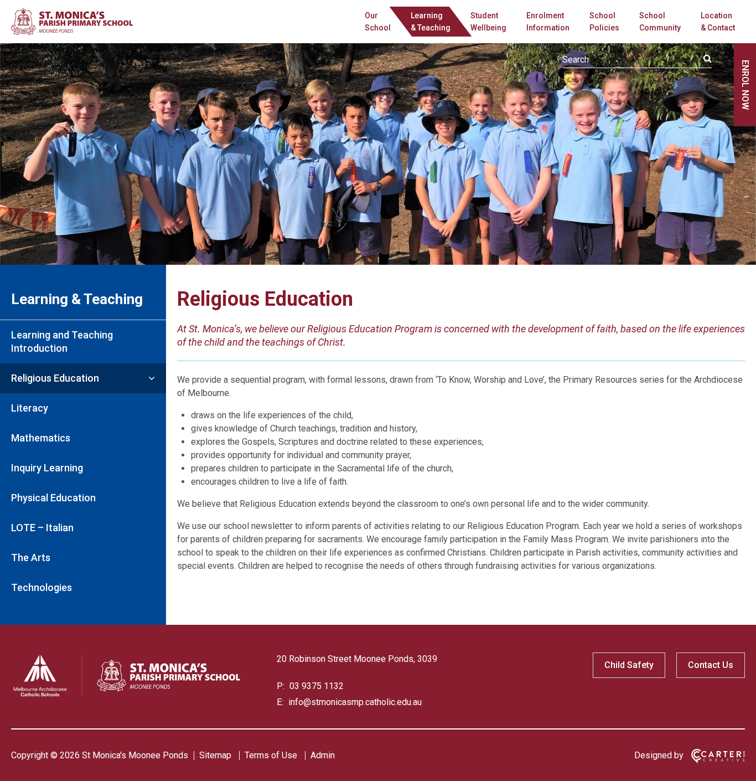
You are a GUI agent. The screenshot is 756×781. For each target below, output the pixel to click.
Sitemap (215, 755)
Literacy (29, 408)
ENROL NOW (745, 85)
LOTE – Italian (42, 527)
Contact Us (710, 665)
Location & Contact (718, 21)
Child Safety (629, 665)
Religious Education (55, 378)
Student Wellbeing (488, 21)
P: (280, 686)
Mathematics (40, 438)
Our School (378, 21)
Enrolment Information (547, 21)
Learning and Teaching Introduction (62, 341)
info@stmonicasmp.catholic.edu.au (354, 702)
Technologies (41, 587)
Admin (322, 755)
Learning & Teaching (77, 299)
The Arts (30, 557)
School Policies (604, 21)
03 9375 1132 (315, 686)
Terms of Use (271, 755)
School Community (660, 21)
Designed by (658, 755)
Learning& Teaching (431, 21)
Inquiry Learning (47, 468)
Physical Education (53, 497)
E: (280, 702)
